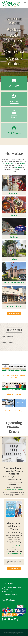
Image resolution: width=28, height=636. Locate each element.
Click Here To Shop (14, 394)
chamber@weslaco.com (10, 594)
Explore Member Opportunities (14, 489)
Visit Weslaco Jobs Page (14, 411)
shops (5, 163)
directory (17, 167)
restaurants (12, 163)
